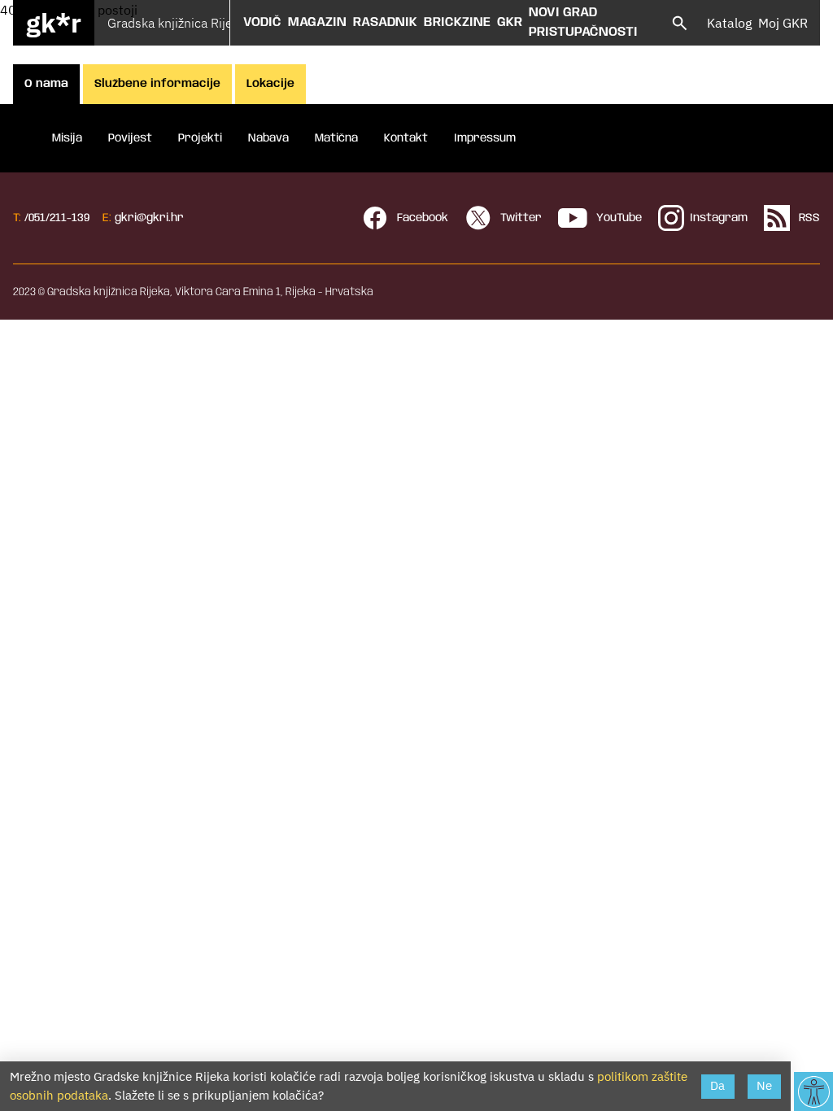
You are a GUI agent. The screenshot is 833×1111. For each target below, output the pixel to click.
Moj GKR (783, 23)
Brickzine (457, 22)
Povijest (130, 138)
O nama (46, 83)
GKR (509, 22)
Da (717, 1085)
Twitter (519, 218)
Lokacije (270, 83)
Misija (67, 138)
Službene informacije (157, 83)
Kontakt (406, 138)
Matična (336, 138)
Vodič (262, 22)
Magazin (317, 22)
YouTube (617, 218)
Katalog (729, 23)
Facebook (421, 218)
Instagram (719, 218)
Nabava (268, 138)
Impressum (485, 138)
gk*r (53, 23)
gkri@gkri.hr (149, 218)
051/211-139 (58, 218)
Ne (764, 1085)
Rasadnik (385, 22)
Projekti (200, 138)
